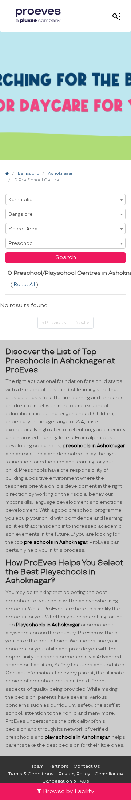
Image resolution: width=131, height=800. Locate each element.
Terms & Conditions (31, 774)
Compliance (109, 774)
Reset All (25, 285)
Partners (58, 766)
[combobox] (65, 199)
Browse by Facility (67, 791)
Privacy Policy (74, 774)
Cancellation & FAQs (65, 781)
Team (37, 766)
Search (65, 257)
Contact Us (87, 766)
